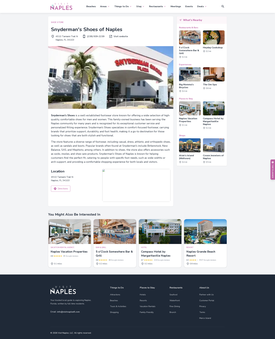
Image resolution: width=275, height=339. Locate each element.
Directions (63, 188)
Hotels (143, 294)
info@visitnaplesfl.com (68, 311)
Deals (200, 6)
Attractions (115, 294)
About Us (204, 287)
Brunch (173, 312)
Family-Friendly (147, 312)
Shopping (114, 312)
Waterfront (175, 300)
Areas (103, 6)
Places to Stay (147, 287)
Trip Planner (273, 171)
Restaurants (156, 6)
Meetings (176, 6)
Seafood (173, 294)
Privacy (202, 306)
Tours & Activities (118, 306)
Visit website (121, 36)
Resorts (143, 300)
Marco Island (205, 318)
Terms (202, 312)
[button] (223, 6)
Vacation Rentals (147, 306)
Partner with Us (206, 294)
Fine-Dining (175, 306)
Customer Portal (206, 300)
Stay (139, 6)
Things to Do (121, 6)
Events (189, 6)
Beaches (91, 6)
